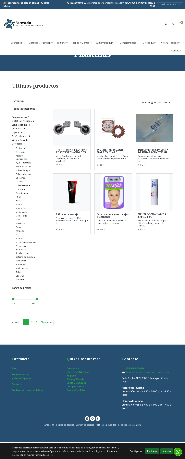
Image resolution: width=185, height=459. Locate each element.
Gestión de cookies (85, 424)
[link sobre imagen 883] (72, 127)
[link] (23, 24)
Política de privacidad (106, 424)
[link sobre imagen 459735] (154, 127)
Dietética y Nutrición (78, 372)
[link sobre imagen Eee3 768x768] (72, 192)
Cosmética (73, 368)
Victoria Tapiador (22, 378)
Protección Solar (76, 390)
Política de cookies (65, 424)
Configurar (136, 451)
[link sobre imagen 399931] (154, 192)
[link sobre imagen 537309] (113, 127)
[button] (17, 43)
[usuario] (173, 23)
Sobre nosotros (20, 374)
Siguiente (46, 322)
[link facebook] (87, 418)
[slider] (13, 299)
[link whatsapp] (98, 418)
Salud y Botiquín (76, 382)
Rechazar (152, 451)
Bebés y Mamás (75, 379)
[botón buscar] (166, 23)
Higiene (71, 375)
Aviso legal (49, 424)
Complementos (75, 386)
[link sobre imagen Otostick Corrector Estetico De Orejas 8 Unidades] (113, 192)
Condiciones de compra (129, 424)
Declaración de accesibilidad (28, 390)
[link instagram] (92, 418)
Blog (14, 368)
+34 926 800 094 (75, 2)
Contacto (17, 384)
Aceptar (166, 451)
